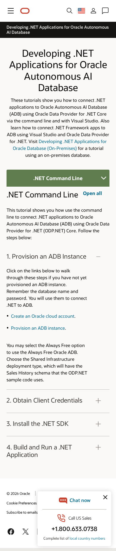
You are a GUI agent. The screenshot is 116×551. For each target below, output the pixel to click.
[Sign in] (93, 10)
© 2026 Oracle (18, 493)
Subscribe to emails (22, 512)
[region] (58, 318)
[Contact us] (105, 10)
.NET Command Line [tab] (58, 178)
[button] (10, 10)
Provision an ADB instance (38, 328)
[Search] (69, 10)
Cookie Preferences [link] (22, 503)
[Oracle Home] (25, 11)
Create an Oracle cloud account (42, 316)
